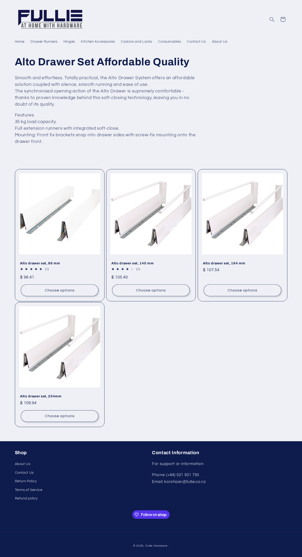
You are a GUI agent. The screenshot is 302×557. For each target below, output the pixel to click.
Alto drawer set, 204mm (41, 396)
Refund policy (26, 498)
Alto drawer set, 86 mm (40, 263)
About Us (22, 464)
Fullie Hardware (156, 546)
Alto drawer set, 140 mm (132, 263)
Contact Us (24, 472)
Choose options (59, 290)
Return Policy (26, 481)
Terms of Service (28, 490)
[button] (271, 19)
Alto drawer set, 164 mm (224, 263)
